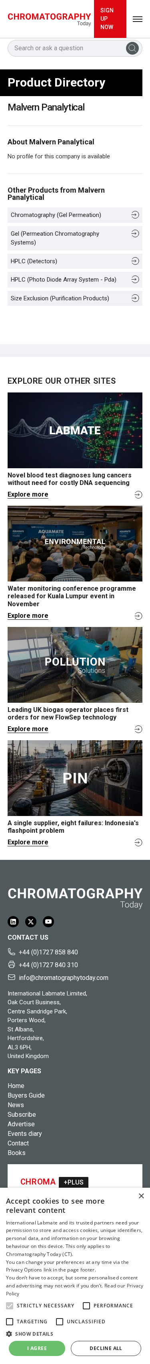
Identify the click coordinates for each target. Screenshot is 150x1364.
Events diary (25, 1133)
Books (17, 1153)
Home (16, 1086)
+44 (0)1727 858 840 (48, 952)
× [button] (141, 1196)
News (16, 1105)
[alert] (75, 1276)
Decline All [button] (106, 1348)
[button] (10, 1306)
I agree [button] (37, 1348)
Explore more (28, 494)
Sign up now (107, 18)
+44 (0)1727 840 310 (48, 965)
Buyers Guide (26, 1095)
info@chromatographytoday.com (63, 978)
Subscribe (22, 1114)
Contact (18, 1143)
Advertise (21, 1124)
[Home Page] (49, 19)
